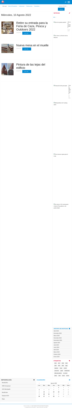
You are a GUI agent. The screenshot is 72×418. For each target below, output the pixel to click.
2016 (55, 363)
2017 (59, 363)
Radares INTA (5, 395)
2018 (63, 363)
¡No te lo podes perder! (69, 24)
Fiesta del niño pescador (69, 89)
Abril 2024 (56, 349)
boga (66, 365)
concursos (56, 370)
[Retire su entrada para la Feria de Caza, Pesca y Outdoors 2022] (7, 27)
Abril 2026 (56, 331)
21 (49, 394)
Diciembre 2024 (58, 338)
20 (44, 394)
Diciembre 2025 (58, 333)
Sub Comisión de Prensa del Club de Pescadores (40, 405)
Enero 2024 (56, 356)
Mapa (3, 399)
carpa (61, 368)
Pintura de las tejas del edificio (30, 66)
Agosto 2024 (57, 342)
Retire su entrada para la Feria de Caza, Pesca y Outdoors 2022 (32, 26)
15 (53, 392)
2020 (55, 365)
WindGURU (5, 382)
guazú (61, 370)
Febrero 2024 (57, 354)
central (65, 368)
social (63, 375)
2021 (59, 365)
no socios (65, 373)
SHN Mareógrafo (6, 389)
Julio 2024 (56, 345)
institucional (67, 370)
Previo (56, 17)
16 (58, 392)
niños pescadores (58, 373)
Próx (58, 17)
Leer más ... (26, 33)
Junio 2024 (56, 347)
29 (53, 396)
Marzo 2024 (57, 352)
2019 (66, 363)
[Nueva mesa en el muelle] (7, 48)
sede (59, 375)
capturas (56, 368)
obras (55, 375)
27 (44, 396)
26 (39, 396)
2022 (63, 365)
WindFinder (5, 392)
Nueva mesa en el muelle (32, 45)
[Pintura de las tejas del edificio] (7, 69)
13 (44, 392)
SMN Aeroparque (6, 386)
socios (67, 375)
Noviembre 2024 (58, 340)
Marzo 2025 (57, 335)
